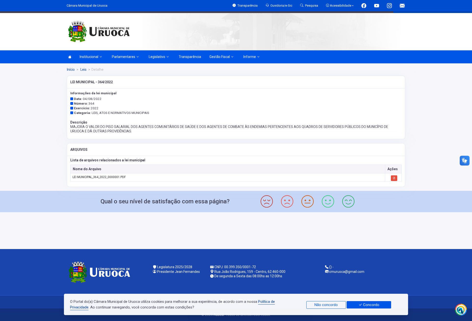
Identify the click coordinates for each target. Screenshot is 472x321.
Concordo (370, 305)
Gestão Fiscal (219, 57)
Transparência (190, 57)
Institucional (89, 57)
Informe (249, 57)
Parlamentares (123, 57)
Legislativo (157, 57)
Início (71, 69)
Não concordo (326, 305)
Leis (83, 69)
